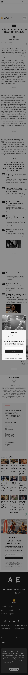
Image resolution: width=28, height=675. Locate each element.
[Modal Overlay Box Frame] (14, 337)
